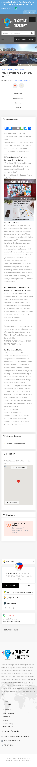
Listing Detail (10, 585)
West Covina (28, 592)
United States (11, 592)
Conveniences (18, 98)
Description (18, 94)
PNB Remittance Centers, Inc (18, 573)
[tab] (18, 119)
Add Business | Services (25, 39)
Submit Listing (8, 724)
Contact (27, 585)
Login (3, 39)
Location (18, 103)
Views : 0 (27, 80)
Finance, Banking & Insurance (12, 70)
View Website (11, 603)
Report (20, 80)
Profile (5, 720)
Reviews (18, 108)
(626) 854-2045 (12, 598)
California (20, 592)
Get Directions (19, 468)
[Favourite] (15, 85)
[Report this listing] (21, 85)
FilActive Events (8, 713)
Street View (12, 503)
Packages (6, 717)
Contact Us (7, 710)
